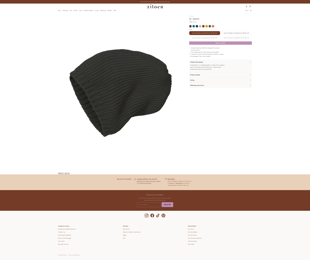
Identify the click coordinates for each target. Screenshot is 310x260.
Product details (195, 75)
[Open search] (251, 10)
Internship (191, 244)
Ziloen (65, 255)
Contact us (61, 232)
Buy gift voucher (63, 244)
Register (167, 204)
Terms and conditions (195, 238)
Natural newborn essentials (131, 232)
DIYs (124, 238)
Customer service (63, 226)
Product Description (196, 62)
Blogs (124, 235)
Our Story (191, 229)
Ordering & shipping (64, 235)
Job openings (192, 241)
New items (126, 229)
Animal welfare (192, 232)
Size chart (61, 241)
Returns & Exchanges (64, 238)
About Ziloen (192, 226)
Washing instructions (197, 85)
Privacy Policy (192, 235)
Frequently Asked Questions (67, 229)
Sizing (192, 80)
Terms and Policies (74, 255)
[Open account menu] (246, 6)
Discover (125, 226)
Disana (191, 16)
